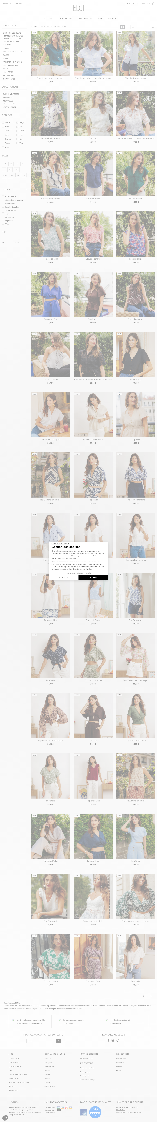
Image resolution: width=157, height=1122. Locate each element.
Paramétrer (63, 577)
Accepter (93, 577)
